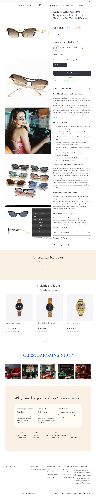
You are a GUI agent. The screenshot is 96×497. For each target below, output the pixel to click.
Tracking (49, 480)
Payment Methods (52, 472)
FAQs (48, 469)
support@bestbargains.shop (39, 469)
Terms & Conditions (68, 477)
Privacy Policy (66, 474)
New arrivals (68, 5)
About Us (65, 469)
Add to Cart (72, 73)
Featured (79, 5)
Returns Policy (51, 477)
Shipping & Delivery (52, 474)
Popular (30, 5)
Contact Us (65, 472)
